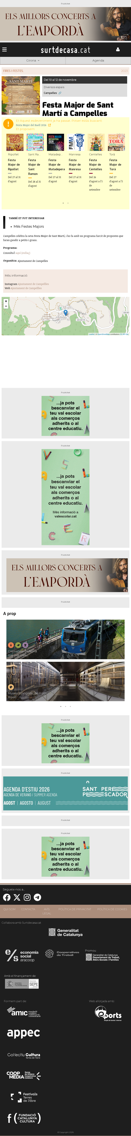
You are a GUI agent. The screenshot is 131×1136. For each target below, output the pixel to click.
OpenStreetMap (103, 334)
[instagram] (27, 899)
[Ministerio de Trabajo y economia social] (21, 986)
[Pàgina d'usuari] (118, 50)
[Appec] (24, 1035)
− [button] (6, 306)
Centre (65, 65)
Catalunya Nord (13, 65)
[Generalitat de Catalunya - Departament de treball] (102, 961)
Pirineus (91, 65)
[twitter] (17, 899)
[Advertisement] (65, 360)
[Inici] (65, 49)
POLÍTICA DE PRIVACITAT (74, 909)
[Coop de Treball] (62, 957)
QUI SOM (9, 909)
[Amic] (24, 1014)
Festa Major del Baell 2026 (31, 125)
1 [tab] (63, 202)
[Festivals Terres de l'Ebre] (24, 1099)
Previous (8, 169)
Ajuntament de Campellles (33, 284)
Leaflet (91, 334)
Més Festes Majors (29, 226)
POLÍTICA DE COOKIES (112, 909)
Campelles (50, 93)
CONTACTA (28, 909)
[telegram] (37, 899)
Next (122, 169)
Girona (39, 65)
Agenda (98, 60)
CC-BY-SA (124, 334)
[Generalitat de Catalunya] (65, 935)
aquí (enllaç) (23, 253)
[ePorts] (108, 1014)
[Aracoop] (21, 957)
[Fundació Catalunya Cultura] (24, 1120)
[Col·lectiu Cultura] (24, 1056)
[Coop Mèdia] (24, 1077)
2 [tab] (67, 202)
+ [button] (6, 301)
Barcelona (118, 65)
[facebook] (7, 899)
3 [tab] (70, 706)
